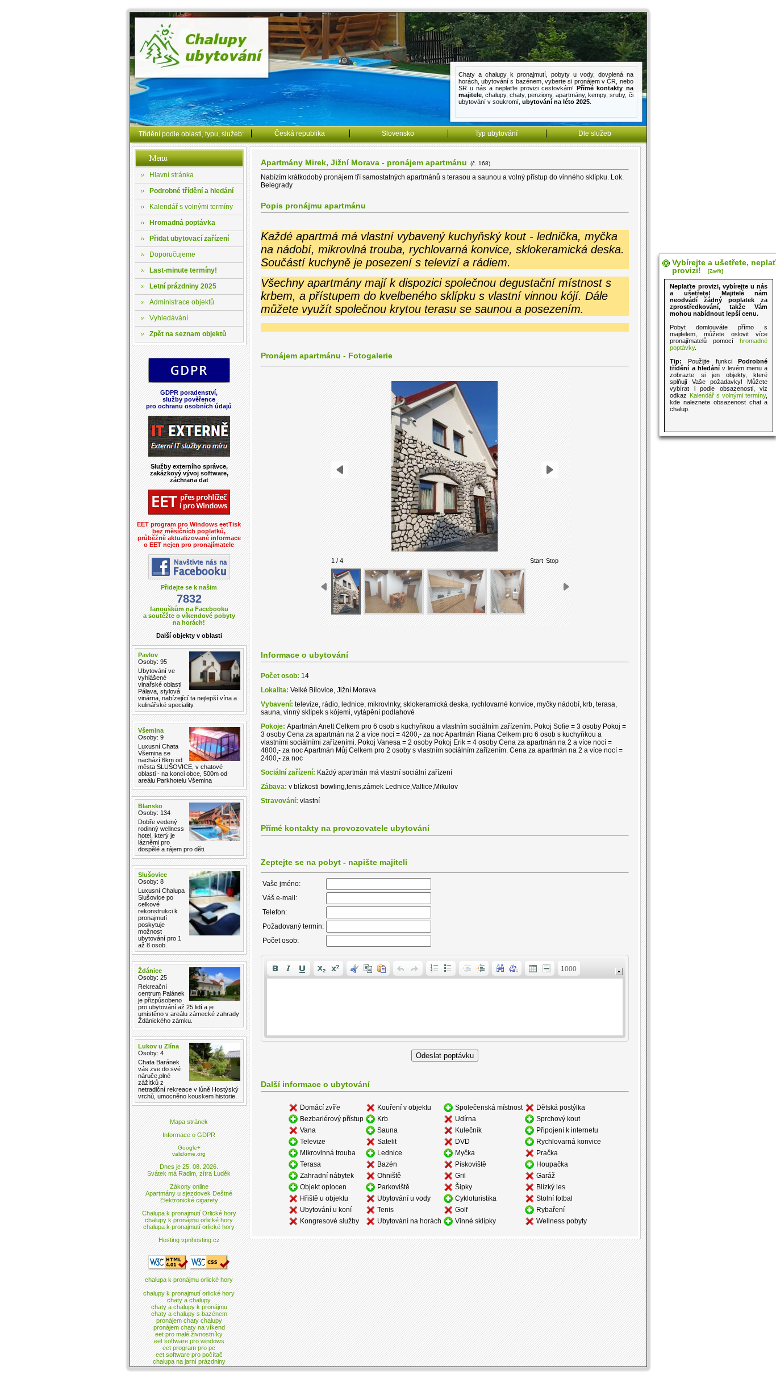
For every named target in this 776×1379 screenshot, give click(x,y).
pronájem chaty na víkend (189, 1327)
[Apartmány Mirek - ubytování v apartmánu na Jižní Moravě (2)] (394, 592)
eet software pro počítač (189, 1354)
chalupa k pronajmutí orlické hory (189, 1226)
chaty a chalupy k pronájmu (189, 1306)
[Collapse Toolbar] (619, 971)
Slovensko (398, 133)
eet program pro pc (188, 1347)
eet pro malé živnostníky (189, 1334)
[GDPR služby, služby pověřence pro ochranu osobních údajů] (189, 381)
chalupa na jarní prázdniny (189, 1361)
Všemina (151, 730)
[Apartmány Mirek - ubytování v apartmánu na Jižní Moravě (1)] (346, 592)
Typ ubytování (496, 133)
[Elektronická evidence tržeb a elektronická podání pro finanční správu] (189, 512)
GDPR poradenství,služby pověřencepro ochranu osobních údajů (189, 399)
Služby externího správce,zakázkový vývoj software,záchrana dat (189, 473)
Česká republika (299, 133)
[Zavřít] (715, 271)
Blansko (150, 806)
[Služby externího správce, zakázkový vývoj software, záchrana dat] (189, 455)
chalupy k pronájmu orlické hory (189, 1220)
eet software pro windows (189, 1341)
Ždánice (150, 970)
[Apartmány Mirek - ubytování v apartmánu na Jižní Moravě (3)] (457, 592)
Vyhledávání (168, 318)
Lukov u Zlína (158, 1046)
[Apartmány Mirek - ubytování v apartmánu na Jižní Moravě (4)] (507, 592)
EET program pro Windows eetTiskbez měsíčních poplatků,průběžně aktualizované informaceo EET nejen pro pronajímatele (189, 534)
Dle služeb (594, 133)
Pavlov (148, 654)
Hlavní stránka (171, 175)
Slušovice (152, 874)
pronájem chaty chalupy (189, 1320)
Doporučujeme (172, 254)
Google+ (189, 1147)
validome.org (189, 1154)
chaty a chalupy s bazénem (189, 1313)
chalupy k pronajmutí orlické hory (189, 1293)
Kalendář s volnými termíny (191, 207)
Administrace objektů (181, 302)
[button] (275, 968)
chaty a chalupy (189, 1300)
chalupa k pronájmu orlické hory (189, 1279)
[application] (445, 998)
